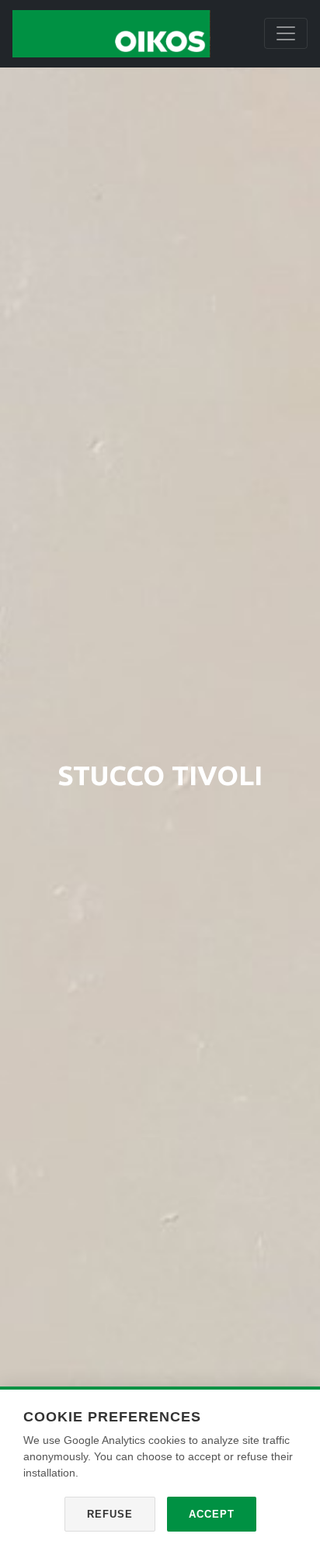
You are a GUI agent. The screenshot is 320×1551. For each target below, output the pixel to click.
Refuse (110, 1514)
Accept (212, 1514)
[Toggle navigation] (286, 33)
